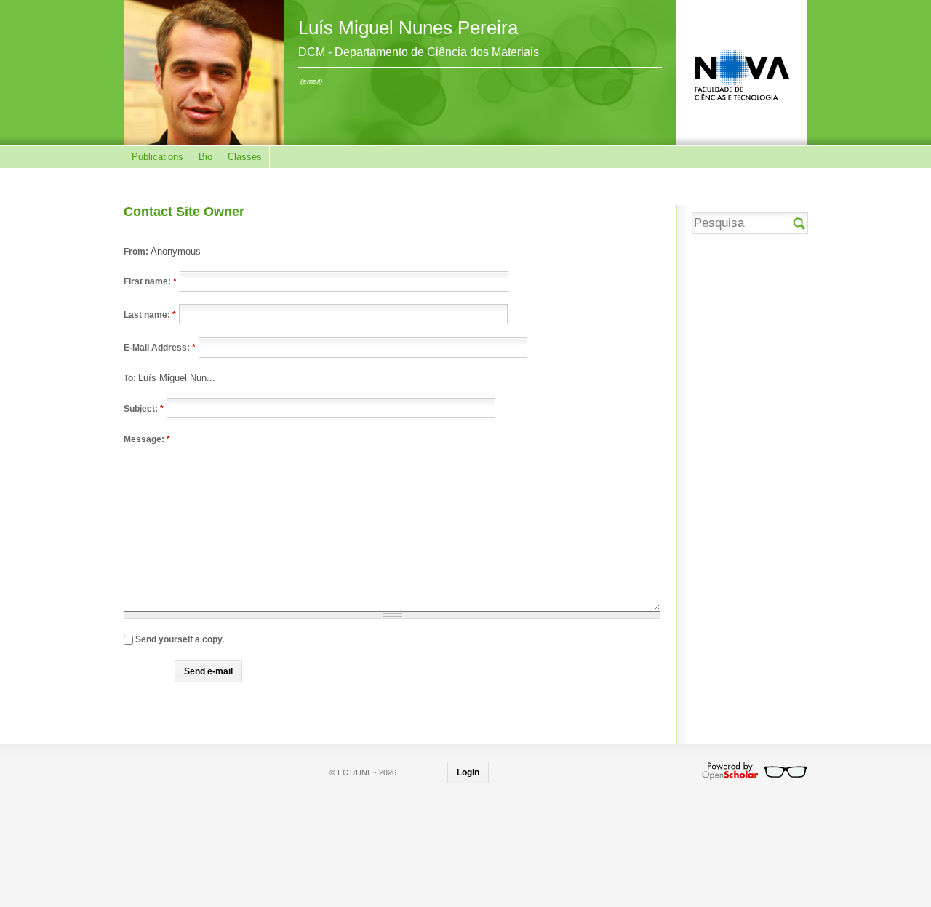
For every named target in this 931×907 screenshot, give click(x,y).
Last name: (150, 314)
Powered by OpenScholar (754, 771)
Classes (245, 156)
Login (468, 772)
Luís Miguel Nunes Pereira (408, 28)
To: (131, 378)
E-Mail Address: (160, 347)
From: (137, 251)
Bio (205, 156)
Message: (147, 439)
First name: (150, 281)
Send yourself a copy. (178, 639)
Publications (157, 156)
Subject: (144, 408)
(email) (311, 81)
